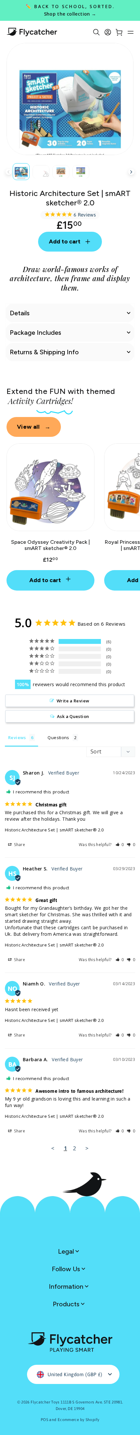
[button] (120, 844)
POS (44, 1419)
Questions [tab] (58, 737)
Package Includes (35, 332)
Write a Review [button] (73, 701)
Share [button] (19, 844)
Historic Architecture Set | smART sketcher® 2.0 (54, 830)
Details (20, 313)
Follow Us (67, 1269)
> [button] (87, 1148)
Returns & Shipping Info (44, 352)
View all (33, 426)
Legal (67, 1251)
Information (67, 1286)
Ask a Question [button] (73, 716)
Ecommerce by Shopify (79, 1419)
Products (67, 1304)
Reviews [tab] (17, 737)
